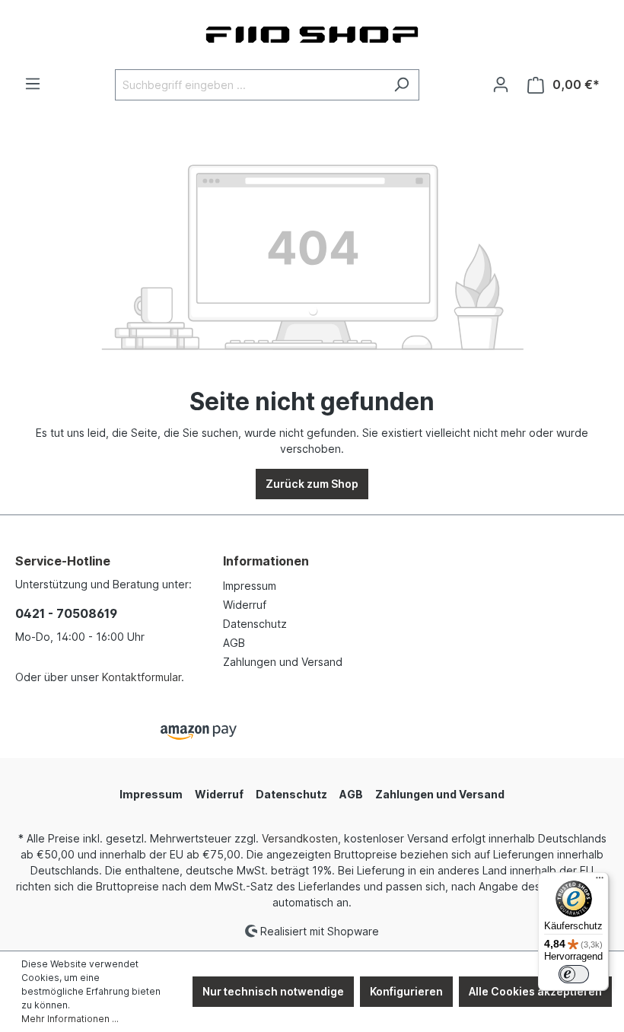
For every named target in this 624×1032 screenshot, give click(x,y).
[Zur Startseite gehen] (312, 34)
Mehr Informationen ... (70, 1018)
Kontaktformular (141, 676)
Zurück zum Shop (312, 483)
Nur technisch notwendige (273, 991)
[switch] (574, 974)
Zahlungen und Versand (282, 661)
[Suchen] (401, 84)
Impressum (249, 585)
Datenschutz (255, 623)
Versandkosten (300, 838)
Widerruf (244, 604)
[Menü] (32, 83)
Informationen (266, 561)
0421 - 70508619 (66, 613)
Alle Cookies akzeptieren (535, 991)
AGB (234, 642)
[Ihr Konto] (500, 84)
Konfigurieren (406, 991)
